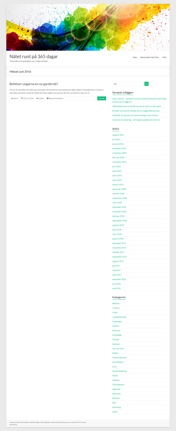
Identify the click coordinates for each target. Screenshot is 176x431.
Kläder (41, 98)
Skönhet (116, 398)
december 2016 (119, 279)
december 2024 (119, 148)
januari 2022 (118, 184)
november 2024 (119, 153)
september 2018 (119, 220)
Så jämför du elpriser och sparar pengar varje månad (135, 115)
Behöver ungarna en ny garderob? (34, 84)
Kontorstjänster (119, 357)
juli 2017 (116, 265)
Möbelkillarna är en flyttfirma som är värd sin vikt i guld (136, 106)
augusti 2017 (118, 261)
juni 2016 (116, 283)
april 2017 (116, 274)
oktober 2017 (118, 252)
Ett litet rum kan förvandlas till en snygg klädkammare (136, 110)
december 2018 (119, 207)
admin (15, 98)
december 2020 (119, 189)
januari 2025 (118, 144)
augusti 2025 (118, 135)
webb (114, 411)
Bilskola (115, 303)
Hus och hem (118, 348)
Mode (115, 375)
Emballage (116, 335)
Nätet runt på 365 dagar (34, 56)
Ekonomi (116, 330)
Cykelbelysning (119, 317)
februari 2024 (118, 157)
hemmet (116, 344)
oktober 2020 (118, 193)
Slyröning (116, 407)
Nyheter (116, 380)
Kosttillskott (118, 362)
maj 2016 (116, 288)
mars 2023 (117, 175)
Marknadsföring (119, 371)
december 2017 (119, 243)
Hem (135, 57)
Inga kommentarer (56, 98)
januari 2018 (118, 238)
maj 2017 (116, 270)
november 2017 (119, 247)
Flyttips (115, 339)
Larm (114, 366)
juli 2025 (116, 139)
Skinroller (116, 393)
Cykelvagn (117, 321)
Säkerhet (116, 389)
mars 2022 (117, 180)
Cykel (114, 312)
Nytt (164, 57)
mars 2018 (117, 234)
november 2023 (119, 162)
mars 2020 (117, 202)
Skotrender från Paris (149, 57)
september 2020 (119, 198)
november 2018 (119, 211)
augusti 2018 (118, 225)
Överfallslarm (118, 384)
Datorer (115, 326)
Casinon (116, 308)
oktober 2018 (118, 216)
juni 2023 (116, 166)
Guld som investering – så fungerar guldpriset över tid (136, 119)
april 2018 (116, 229)
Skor (114, 402)
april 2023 (116, 171)
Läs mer (102, 98)
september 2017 (119, 256)
